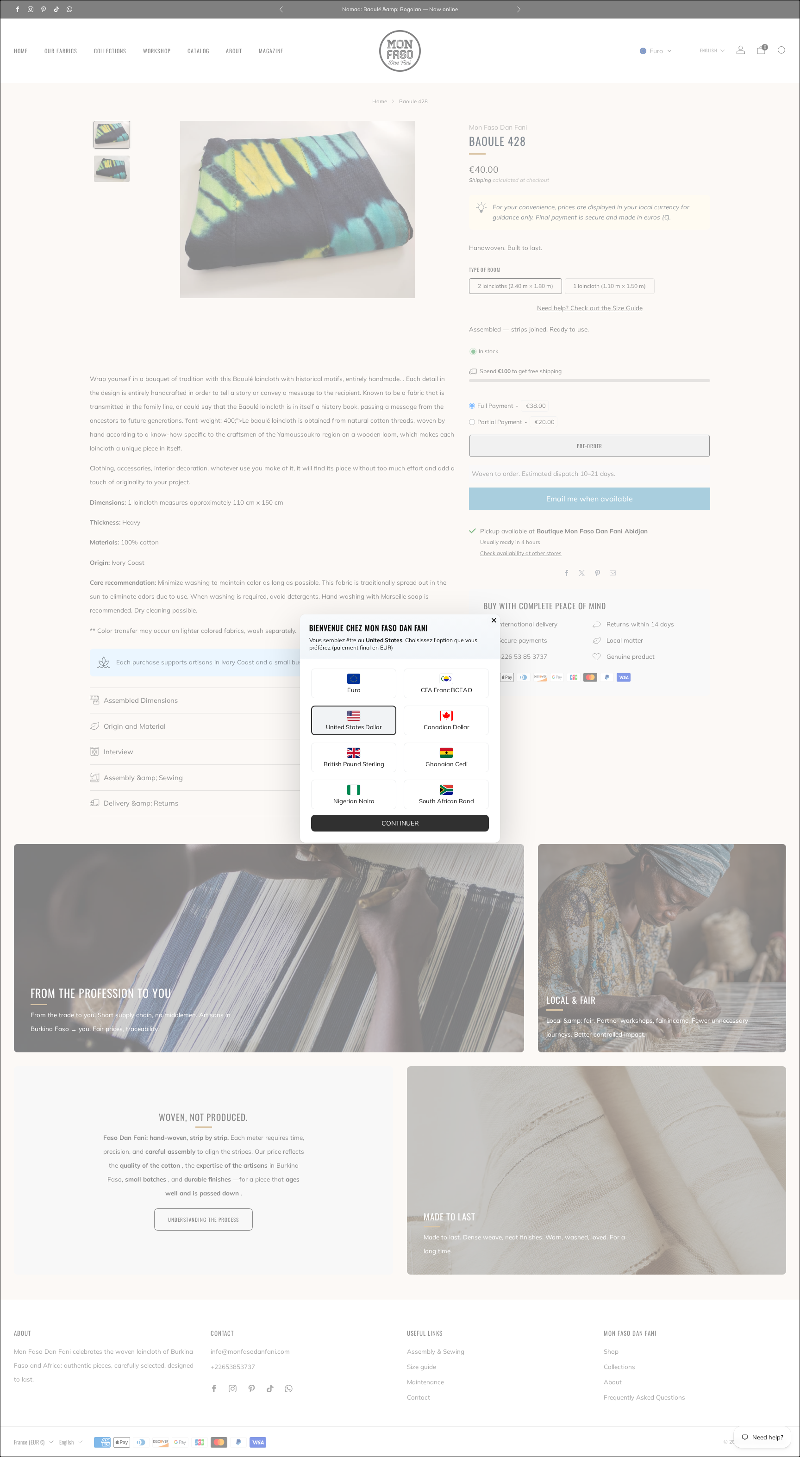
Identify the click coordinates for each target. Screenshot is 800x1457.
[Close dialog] (494, 620)
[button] (353, 683)
